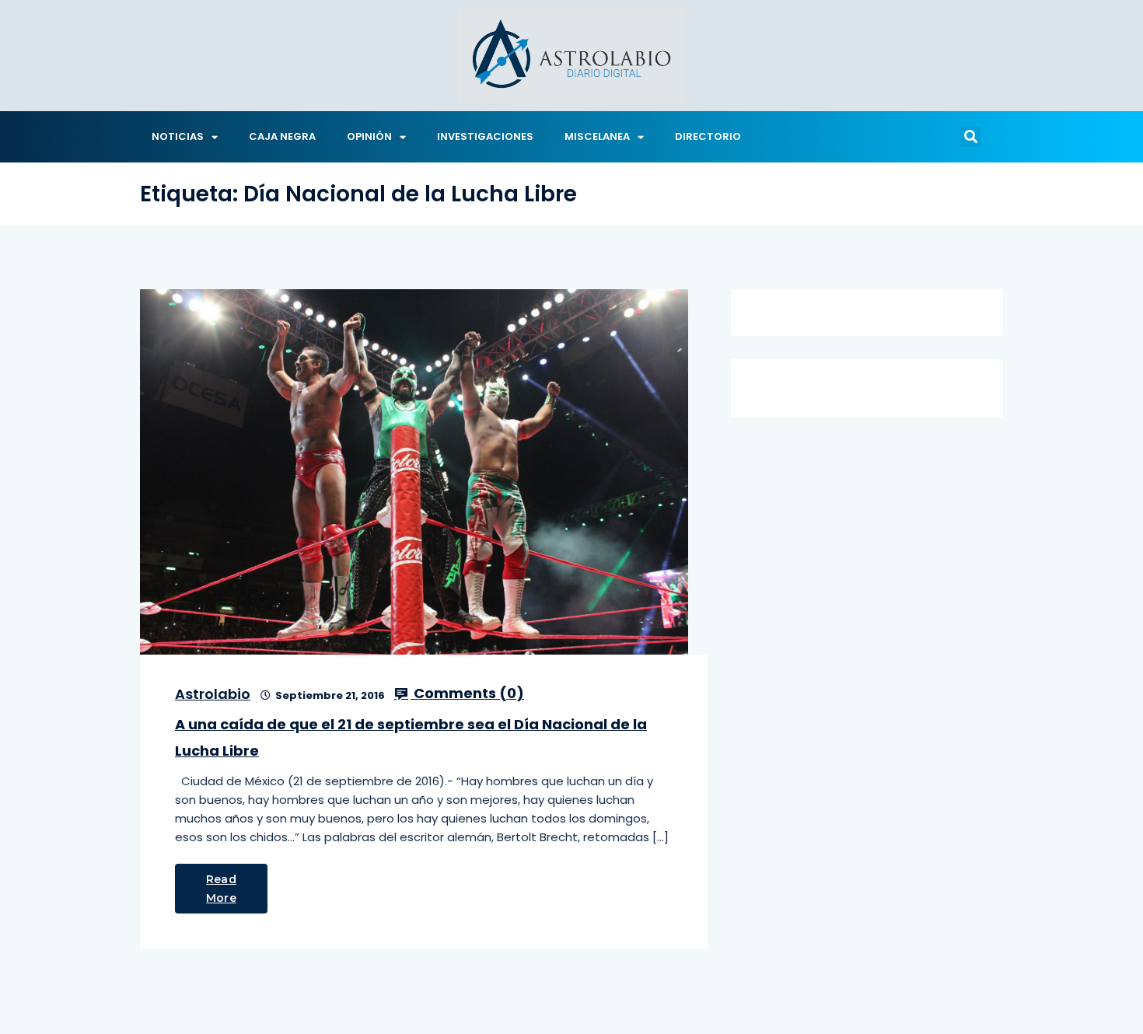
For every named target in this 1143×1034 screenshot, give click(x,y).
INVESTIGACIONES (485, 136)
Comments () (467, 693)
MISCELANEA (597, 136)
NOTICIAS (178, 136)
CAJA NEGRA (282, 136)
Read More (221, 888)
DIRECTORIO (708, 136)
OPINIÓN (369, 136)
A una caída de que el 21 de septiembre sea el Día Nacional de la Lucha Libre (411, 737)
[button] (970, 137)
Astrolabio (212, 694)
